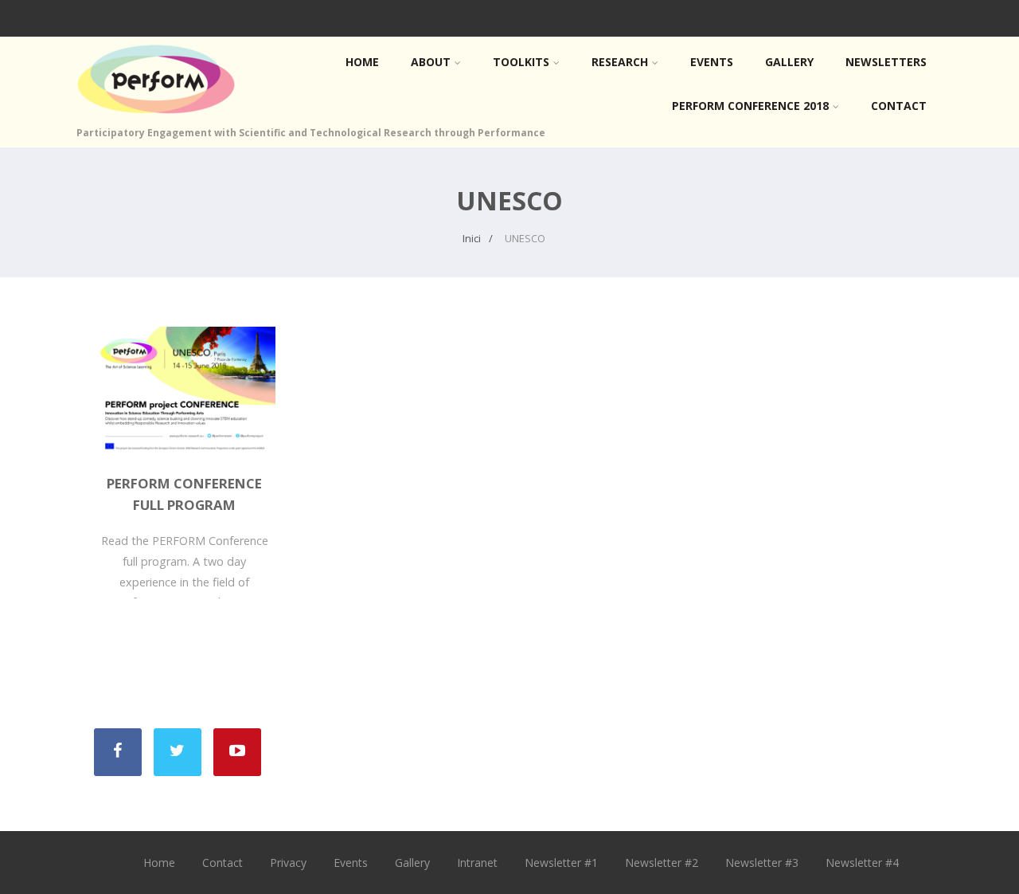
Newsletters (886, 61)
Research (619, 61)
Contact (899, 105)
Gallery (789, 61)
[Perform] (156, 117)
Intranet (477, 862)
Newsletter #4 (862, 862)
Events (711, 61)
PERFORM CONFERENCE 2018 (750, 105)
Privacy (288, 862)
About (431, 61)
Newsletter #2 (661, 862)
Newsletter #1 (561, 862)
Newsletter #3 (761, 862)
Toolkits (521, 61)
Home (362, 61)
